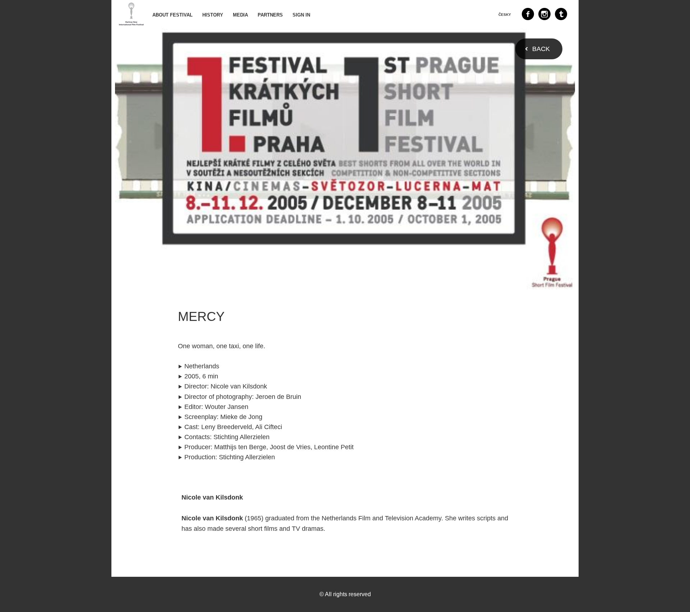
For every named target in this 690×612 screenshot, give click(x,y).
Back (541, 48)
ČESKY (504, 15)
